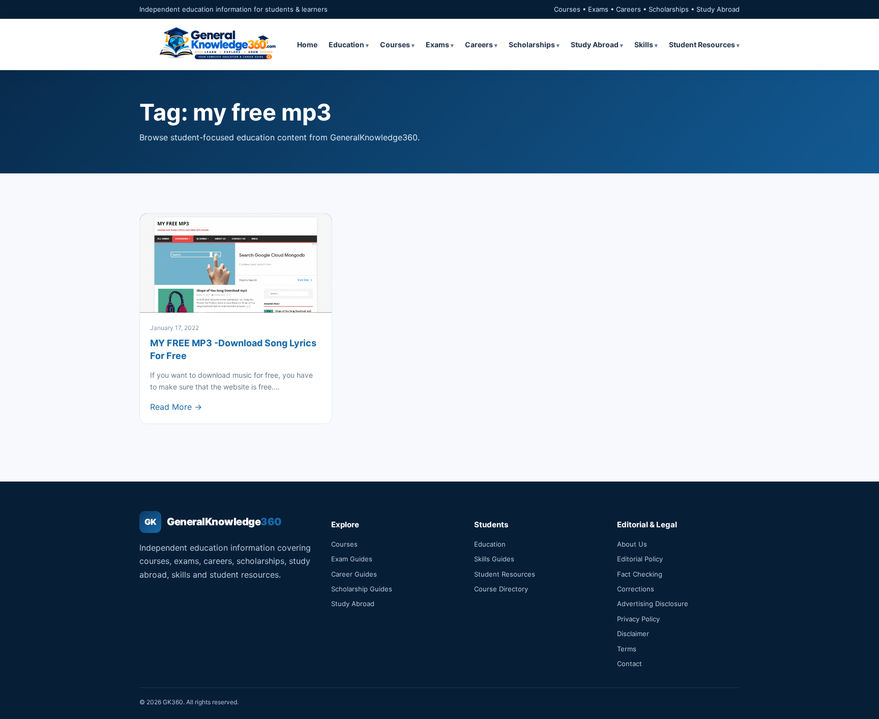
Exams (437, 44)
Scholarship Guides (361, 589)
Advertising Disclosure (652, 604)
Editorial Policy (640, 559)
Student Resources (702, 44)
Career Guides (354, 574)
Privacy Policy (638, 619)
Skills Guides (494, 559)
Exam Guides (351, 559)
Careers (479, 44)
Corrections (635, 589)
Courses (395, 44)
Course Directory (501, 589)
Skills (643, 44)
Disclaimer (633, 634)
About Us (632, 544)
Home (307, 44)
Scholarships (532, 44)
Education (346, 44)
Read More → (176, 407)
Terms (626, 649)
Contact (629, 664)
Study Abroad (595, 44)
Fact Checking (639, 574)
